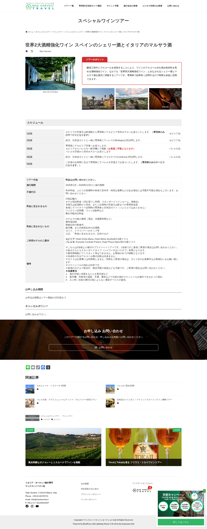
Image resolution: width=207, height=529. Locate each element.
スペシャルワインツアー (50, 416)
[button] (103, 347)
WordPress (87, 524)
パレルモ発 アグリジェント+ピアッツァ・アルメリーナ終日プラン (67, 399)
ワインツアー (68, 416)
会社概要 (85, 484)
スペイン (57, 419)
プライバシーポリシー (91, 494)
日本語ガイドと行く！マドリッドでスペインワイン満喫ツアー (144, 399)
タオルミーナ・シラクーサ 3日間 (51, 386)
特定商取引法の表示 (90, 489)
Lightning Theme (102, 524)
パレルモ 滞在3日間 (125, 386)
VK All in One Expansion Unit (122, 524)
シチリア (46, 419)
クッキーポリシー (89, 499)
